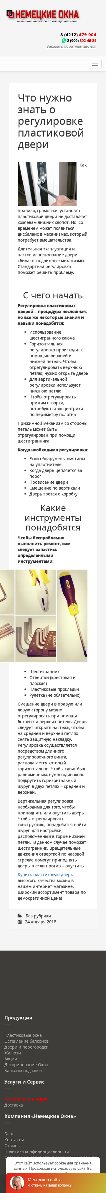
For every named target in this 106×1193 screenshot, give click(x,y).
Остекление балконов (26, 1041)
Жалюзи (12, 1053)
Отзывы (12, 1145)
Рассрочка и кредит (25, 1099)
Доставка (13, 1105)
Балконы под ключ (23, 1070)
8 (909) (81, 40)
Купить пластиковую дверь (45, 874)
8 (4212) (78, 34)
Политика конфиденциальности (36, 1151)
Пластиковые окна (23, 1035)
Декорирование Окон (26, 1064)
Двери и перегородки (26, 1047)
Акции (10, 1058)
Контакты (14, 1139)
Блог (9, 1134)
